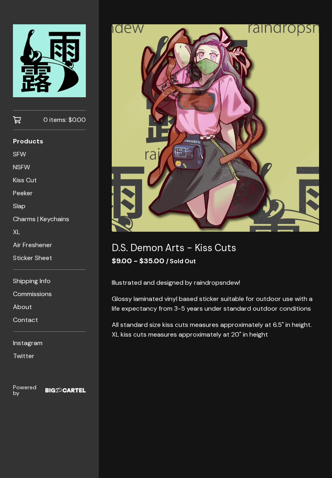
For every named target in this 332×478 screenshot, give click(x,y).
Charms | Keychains (41, 219)
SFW (19, 154)
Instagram (28, 343)
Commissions (32, 294)
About (22, 307)
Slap (19, 206)
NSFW (21, 167)
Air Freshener (32, 245)
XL (16, 232)
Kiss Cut (25, 180)
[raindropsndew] (49, 60)
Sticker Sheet (32, 258)
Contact (25, 320)
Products (28, 141)
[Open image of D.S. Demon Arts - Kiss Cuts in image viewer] (215, 128)
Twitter (23, 356)
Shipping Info (32, 281)
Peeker (23, 193)
